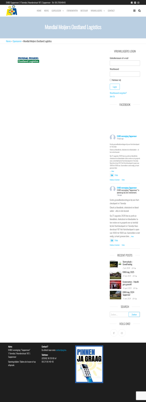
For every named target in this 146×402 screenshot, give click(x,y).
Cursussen (56, 10)
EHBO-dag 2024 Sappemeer (128, 293)
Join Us (112, 96)
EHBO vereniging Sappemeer (127, 136)
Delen (123, 180)
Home (39, 10)
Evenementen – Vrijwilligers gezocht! (131, 283)
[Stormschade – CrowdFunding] (115, 264)
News (46, 10)
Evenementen (72, 10)
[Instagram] (122, 332)
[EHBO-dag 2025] (115, 274)
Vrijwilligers (96, 10)
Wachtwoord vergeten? (118, 92)
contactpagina (61, 349)
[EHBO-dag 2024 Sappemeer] (115, 294)
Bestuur (84, 10)
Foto (116, 175)
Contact (111, 10)
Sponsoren (17, 41)
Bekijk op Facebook (114, 180)
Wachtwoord (114, 68)
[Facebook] (113, 332)
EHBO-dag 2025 (128, 272)
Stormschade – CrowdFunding (128, 263)
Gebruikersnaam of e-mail (119, 58)
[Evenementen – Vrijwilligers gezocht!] (115, 284)
